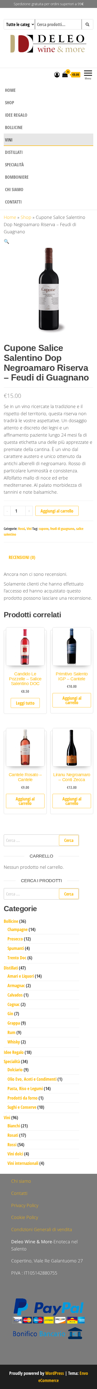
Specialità (14, 165)
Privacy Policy (24, 1205)
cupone (43, 528)
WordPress (54, 1373)
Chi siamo (14, 189)
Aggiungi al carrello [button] (71, 700)
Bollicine (14, 127)
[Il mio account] (57, 74)
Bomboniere (17, 177)
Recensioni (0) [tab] (22, 557)
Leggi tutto (25, 703)
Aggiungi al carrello (57, 511)
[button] (6, 241)
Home (10, 90)
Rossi (21, 528)
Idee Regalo (16, 115)
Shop (9, 102)
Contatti (13, 202)
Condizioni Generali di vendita (41, 1229)
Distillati (14, 152)
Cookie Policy (24, 1217)
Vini (8, 140)
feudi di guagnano (62, 528)
